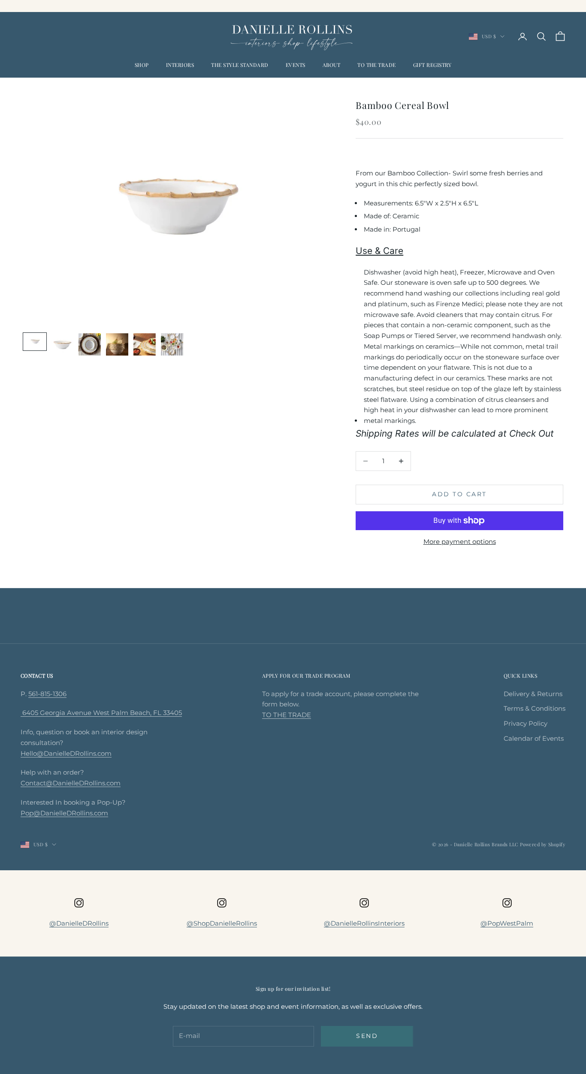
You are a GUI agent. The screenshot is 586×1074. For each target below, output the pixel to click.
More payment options (459, 541)
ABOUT (331, 64)
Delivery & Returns (533, 694)
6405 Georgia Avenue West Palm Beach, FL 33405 (101, 713)
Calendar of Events (534, 738)
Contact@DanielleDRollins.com (71, 783)
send (367, 1036)
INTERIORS (180, 64)
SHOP (142, 64)
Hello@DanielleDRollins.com (66, 753)
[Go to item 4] (117, 344)
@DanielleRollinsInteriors (364, 923)
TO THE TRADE (376, 64)
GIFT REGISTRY (432, 64)
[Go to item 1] (35, 341)
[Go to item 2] (62, 345)
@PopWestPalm (506, 923)
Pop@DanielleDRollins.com (64, 813)
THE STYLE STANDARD (240, 64)
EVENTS (295, 64)
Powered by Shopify (542, 844)
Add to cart (459, 494)
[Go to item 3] (90, 344)
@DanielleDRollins (79, 923)
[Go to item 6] (172, 344)
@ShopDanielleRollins (222, 923)
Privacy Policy (525, 723)
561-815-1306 (47, 694)
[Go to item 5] (145, 344)
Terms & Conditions (534, 708)
